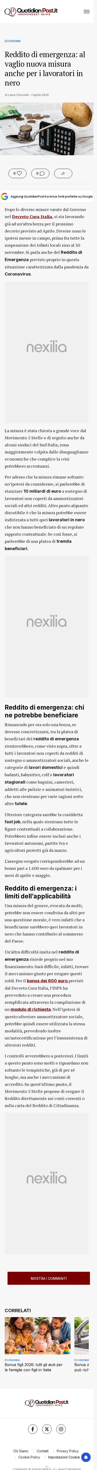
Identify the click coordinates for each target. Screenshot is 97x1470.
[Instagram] (61, 1429)
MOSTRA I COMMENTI (49, 1278)
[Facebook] (32, 1429)
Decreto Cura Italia (32, 216)
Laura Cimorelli (18, 95)
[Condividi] (63, 173)
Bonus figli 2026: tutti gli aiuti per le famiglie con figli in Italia (34, 1367)
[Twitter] (47, 1429)
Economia (13, 41)
